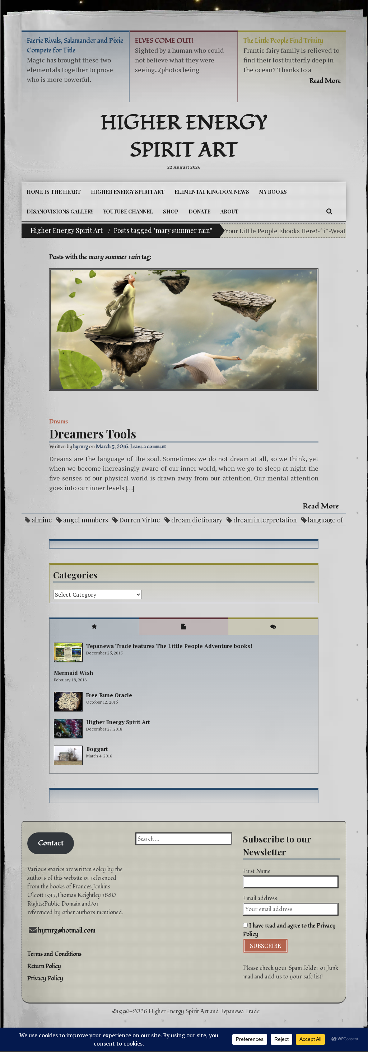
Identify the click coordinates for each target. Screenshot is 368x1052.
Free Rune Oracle (109, 695)
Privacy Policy (45, 978)
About (229, 211)
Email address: (261, 898)
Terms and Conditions (54, 954)
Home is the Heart (54, 191)
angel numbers (85, 520)
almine (42, 520)
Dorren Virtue (139, 520)
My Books (273, 191)
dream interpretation (265, 520)
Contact (51, 843)
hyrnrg (80, 446)
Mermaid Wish (73, 672)
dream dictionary (196, 520)
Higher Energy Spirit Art (184, 136)
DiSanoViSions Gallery (60, 211)
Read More (321, 506)
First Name (256, 871)
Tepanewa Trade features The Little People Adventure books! (169, 645)
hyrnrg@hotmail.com (67, 930)
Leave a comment (148, 446)
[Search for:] (184, 839)
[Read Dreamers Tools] (183, 329)
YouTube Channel (128, 211)
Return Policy (44, 966)
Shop (170, 211)
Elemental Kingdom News (211, 191)
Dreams (58, 422)
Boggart (97, 748)
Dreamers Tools (92, 433)
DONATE (199, 211)
